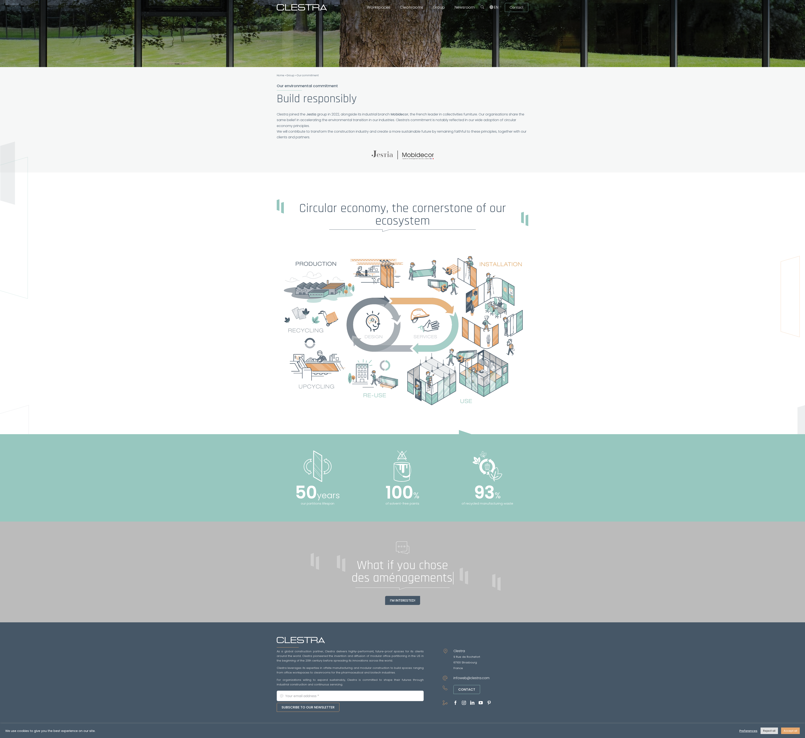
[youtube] (481, 703)
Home (280, 75)
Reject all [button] (769, 731)
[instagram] (464, 703)
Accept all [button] (790, 731)
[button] (482, 7)
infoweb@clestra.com (471, 678)
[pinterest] (489, 703)
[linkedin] (472, 703)
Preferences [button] (748, 731)
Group (291, 75)
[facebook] (455, 703)
